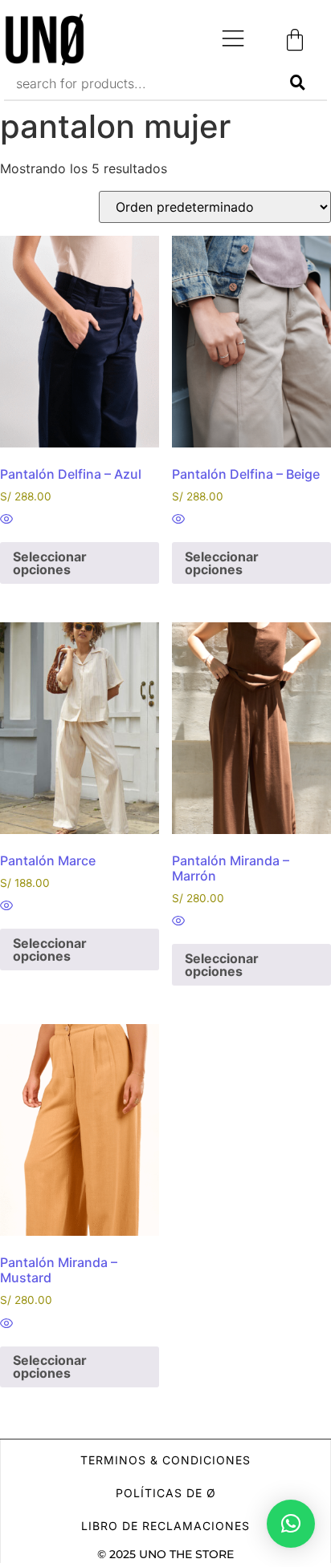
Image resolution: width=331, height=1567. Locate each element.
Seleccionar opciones (50, 563)
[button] (291, 1524)
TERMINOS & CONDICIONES (165, 1460)
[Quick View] (6, 520)
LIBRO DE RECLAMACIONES (165, 1526)
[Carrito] (295, 40)
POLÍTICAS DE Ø (166, 1493)
